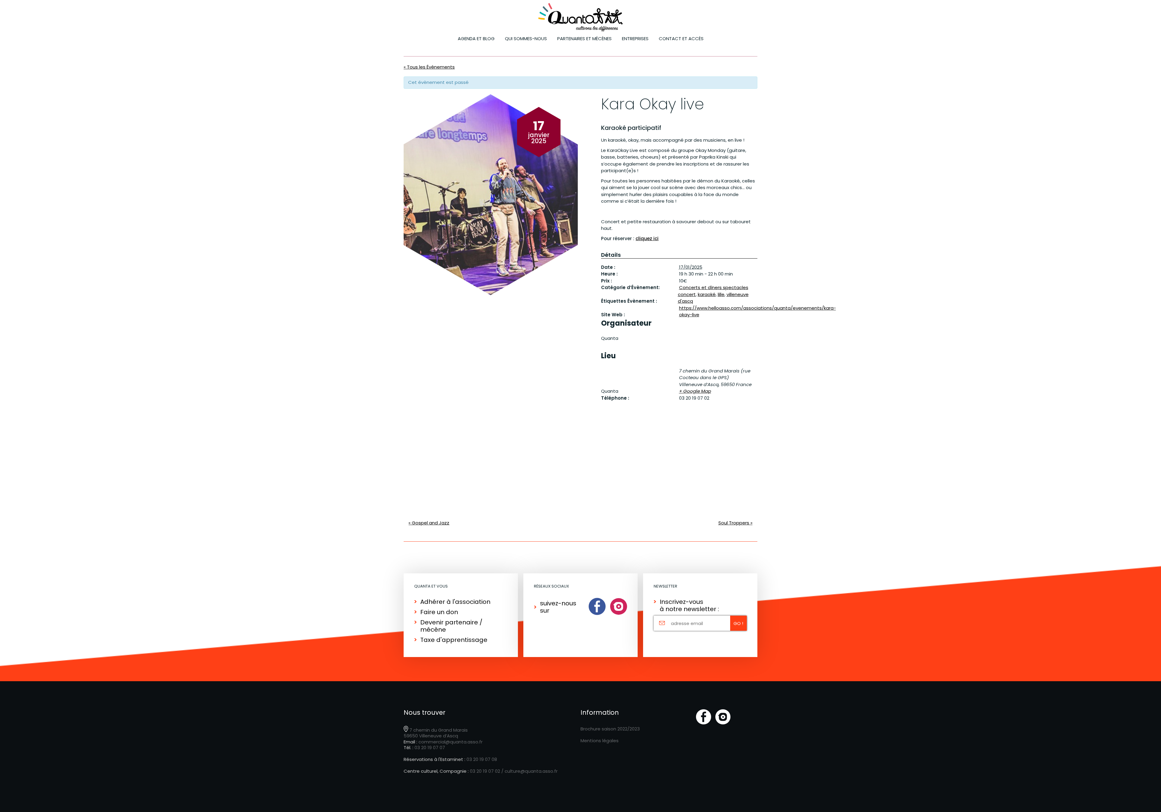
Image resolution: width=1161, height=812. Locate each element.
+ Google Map (695, 391)
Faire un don (439, 612)
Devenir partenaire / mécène (451, 626)
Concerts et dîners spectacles (713, 287)
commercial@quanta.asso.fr (450, 742)
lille (721, 294)
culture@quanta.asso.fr (531, 771)
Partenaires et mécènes (584, 38)
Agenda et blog (476, 38)
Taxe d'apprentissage (453, 639)
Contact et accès (681, 38)
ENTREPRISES (635, 38)
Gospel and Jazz (428, 523)
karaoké (707, 294)
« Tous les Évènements (429, 67)
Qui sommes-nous (526, 38)
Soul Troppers (735, 523)
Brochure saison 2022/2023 (610, 729)
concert (687, 294)
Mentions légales (599, 740)
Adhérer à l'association (455, 601)
